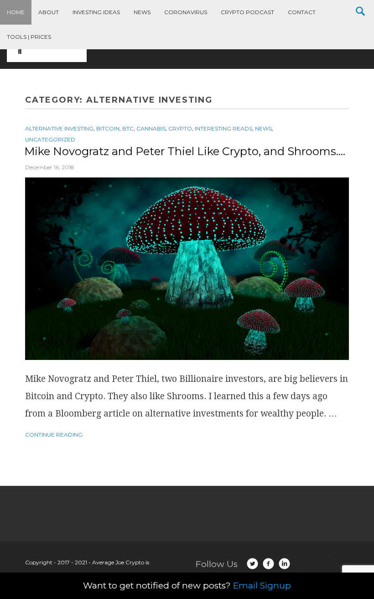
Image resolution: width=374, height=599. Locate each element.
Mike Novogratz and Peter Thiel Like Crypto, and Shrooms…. (184, 151)
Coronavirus (185, 12)
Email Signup (262, 585)
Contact (302, 12)
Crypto (180, 128)
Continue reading (54, 434)
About (48, 12)
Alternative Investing (59, 128)
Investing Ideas (96, 12)
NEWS (263, 128)
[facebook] (268, 563)
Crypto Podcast (247, 12)
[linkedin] (284, 563)
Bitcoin (107, 128)
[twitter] (252, 563)
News (142, 12)
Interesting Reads (223, 128)
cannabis (151, 128)
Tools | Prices (29, 36)
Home (16, 12)
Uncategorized (50, 139)
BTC (128, 128)
